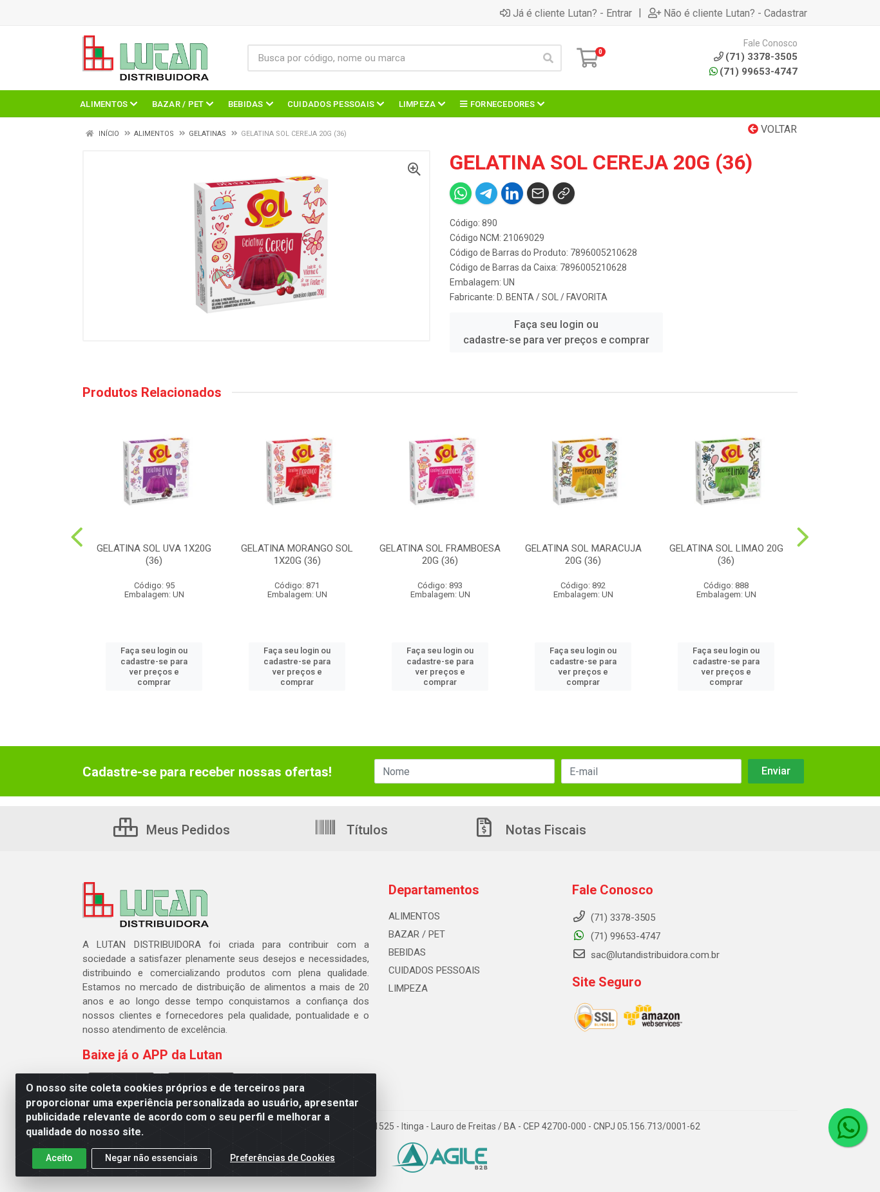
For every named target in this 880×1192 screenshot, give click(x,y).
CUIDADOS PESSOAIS (434, 970)
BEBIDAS (407, 952)
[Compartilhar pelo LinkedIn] (512, 193)
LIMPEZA (408, 988)
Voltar (777, 129)
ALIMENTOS (414, 916)
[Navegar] (77, 537)
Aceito (59, 1158)
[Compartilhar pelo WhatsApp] (461, 193)
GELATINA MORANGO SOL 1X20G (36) (297, 554)
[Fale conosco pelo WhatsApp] (847, 1127)
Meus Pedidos (186, 830)
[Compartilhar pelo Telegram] (486, 193)
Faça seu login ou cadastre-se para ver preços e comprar (556, 332)
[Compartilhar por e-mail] (538, 193)
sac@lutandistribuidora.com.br (654, 955)
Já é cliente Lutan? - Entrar (572, 13)
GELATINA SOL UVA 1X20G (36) (154, 554)
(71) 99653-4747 (759, 71)
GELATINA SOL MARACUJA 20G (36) (583, 554)
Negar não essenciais (151, 1158)
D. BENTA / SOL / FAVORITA (552, 297)
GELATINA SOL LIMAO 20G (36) (726, 554)
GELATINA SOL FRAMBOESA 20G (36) (440, 554)
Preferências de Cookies (282, 1158)
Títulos (365, 830)
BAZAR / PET (416, 934)
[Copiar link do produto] (564, 193)
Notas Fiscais (544, 830)
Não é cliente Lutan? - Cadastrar (735, 13)
